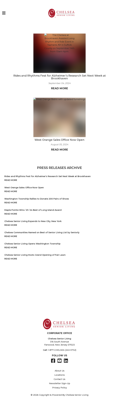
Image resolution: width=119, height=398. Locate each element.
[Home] (3, 3)
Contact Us (59, 379)
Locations (59, 375)
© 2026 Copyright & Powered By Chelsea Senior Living (59, 395)
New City (47, 288)
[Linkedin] (66, 361)
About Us (59, 370)
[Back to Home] (61, 13)
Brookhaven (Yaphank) (24, 282)
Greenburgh (18, 288)
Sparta (15, 310)
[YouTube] (59, 361)
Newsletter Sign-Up (59, 383)
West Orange (52, 310)
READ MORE (59, 88)
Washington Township (57, 307)
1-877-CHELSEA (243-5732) (62, 350)
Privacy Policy (59, 387)
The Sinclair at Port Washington (90, 282)
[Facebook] (53, 361)
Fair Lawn (17, 307)
